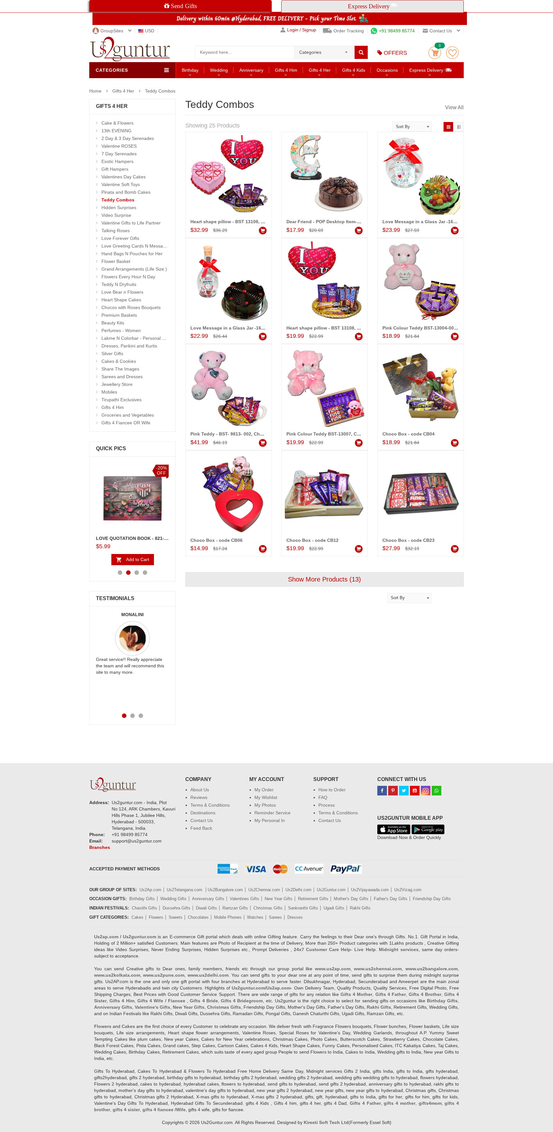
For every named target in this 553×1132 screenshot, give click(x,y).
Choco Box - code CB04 (408, 433)
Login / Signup (301, 30)
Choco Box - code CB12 (312, 540)
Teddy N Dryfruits (118, 284)
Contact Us (201, 820)
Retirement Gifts (313, 898)
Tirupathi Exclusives (121, 399)
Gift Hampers (114, 169)
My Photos (265, 805)
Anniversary (251, 70)
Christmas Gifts (268, 908)
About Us (199, 789)
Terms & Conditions (210, 805)
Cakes (137, 917)
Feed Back (201, 828)
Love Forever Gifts (120, 238)
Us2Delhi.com (298, 889)
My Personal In (269, 820)
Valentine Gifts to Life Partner (131, 222)
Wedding (219, 70)
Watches (255, 917)
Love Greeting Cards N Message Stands (142, 245)
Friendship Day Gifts (432, 898)
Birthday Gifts (142, 898)
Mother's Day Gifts (351, 898)
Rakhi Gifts (360, 908)
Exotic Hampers (117, 161)
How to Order (332, 789)
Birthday (190, 70)
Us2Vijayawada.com (370, 889)
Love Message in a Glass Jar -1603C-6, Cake (430, 221)
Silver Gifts (112, 353)
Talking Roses (115, 230)
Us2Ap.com (150, 889)
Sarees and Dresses (122, 376)
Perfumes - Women (121, 330)
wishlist (452, 52)
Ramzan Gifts (235, 908)
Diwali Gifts (206, 908)
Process (326, 805)
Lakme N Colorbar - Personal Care (136, 338)
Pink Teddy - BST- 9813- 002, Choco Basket (237, 433)
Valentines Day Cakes (123, 176)
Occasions (387, 70)
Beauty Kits (112, 322)
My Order (264, 789)
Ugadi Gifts (334, 908)
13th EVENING (116, 130)
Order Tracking (348, 30)
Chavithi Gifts (144, 908)
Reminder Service (272, 812)
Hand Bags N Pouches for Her (132, 253)
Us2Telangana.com (185, 889)
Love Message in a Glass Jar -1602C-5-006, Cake (243, 327)
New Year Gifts (279, 898)
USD (149, 30)
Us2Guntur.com (331, 889)
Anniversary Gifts (208, 898)
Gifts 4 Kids (353, 70)
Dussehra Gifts (176, 908)
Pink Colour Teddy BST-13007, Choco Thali (333, 433)
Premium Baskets (119, 315)
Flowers (156, 917)
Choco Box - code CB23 (408, 540)
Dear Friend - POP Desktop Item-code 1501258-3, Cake (345, 221)
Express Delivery (427, 70)
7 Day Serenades (119, 153)
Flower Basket (115, 261)
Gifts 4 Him (286, 70)
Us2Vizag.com (407, 889)
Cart (435, 52)
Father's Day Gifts (390, 898)
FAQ (322, 797)
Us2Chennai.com (264, 889)
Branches (99, 847)
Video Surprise (116, 215)
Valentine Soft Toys (120, 184)
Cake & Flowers (117, 123)
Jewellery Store (116, 384)
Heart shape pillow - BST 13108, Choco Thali (334, 327)
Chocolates (198, 917)
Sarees (275, 917)
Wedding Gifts (173, 898)
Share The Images (120, 368)
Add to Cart (137, 559)
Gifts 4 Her (320, 70)
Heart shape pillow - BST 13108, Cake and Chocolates (249, 221)
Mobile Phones (228, 917)
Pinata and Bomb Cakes (125, 192)
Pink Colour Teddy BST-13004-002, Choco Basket (436, 327)
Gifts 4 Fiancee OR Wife (125, 422)
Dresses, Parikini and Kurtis (129, 345)
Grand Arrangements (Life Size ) (134, 269)
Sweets (175, 917)
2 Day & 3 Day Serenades (127, 138)
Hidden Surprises (118, 207)
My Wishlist (265, 797)
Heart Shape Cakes (121, 299)
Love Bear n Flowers (122, 292)
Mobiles (109, 392)
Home (95, 91)
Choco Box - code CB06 (216, 540)
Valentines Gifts (244, 898)
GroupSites (111, 30)
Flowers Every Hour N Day (128, 276)
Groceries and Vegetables (127, 415)
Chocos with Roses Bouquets (131, 307)
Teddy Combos (160, 91)
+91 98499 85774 (397, 30)
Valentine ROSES (119, 146)
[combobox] (324, 50)
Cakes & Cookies (118, 361)
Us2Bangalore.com (225, 889)
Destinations (202, 812)
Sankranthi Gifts (303, 908)
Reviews (198, 797)
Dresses (295, 917)
